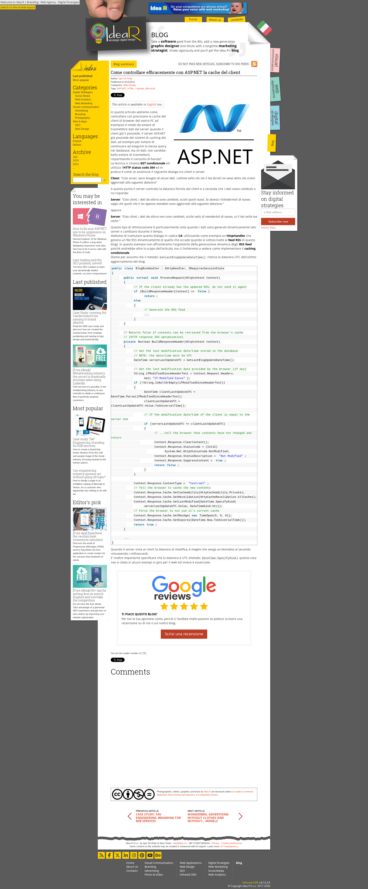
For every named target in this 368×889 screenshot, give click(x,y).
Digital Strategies (83, 92)
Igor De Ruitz (125, 78)
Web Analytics (83, 99)
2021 (76, 164)
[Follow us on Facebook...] (109, 855)
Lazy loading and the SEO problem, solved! (87, 261)
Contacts (132, 871)
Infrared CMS (188, 874)
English (77, 141)
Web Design (82, 128)
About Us (132, 867)
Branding (80, 114)
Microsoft (150, 88)
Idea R (207, 791)
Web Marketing (83, 103)
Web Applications (191, 863)
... (74, 167)
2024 (76, 160)
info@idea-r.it (180, 843)
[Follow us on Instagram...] (133, 855)
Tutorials (139, 88)
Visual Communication (86, 107)
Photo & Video (154, 874)
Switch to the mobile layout (17, 7)
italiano (77, 144)
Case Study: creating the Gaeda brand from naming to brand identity (89, 317)
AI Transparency (229, 846)
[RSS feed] (212, 64)
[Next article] (241, 816)
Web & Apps (80, 121)
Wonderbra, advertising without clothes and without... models (208, 817)
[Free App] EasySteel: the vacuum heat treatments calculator (88, 536)
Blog (239, 863)
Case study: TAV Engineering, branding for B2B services (88, 442)
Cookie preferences (232, 843)
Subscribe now (278, 221)
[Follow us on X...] (117, 855)
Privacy (216, 843)
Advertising (81, 110)
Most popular (81, 80)
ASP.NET (121, 88)
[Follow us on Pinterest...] (141, 855)
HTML (131, 88)
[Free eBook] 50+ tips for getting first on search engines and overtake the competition (89, 595)
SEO (77, 125)
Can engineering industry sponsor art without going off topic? (89, 473)
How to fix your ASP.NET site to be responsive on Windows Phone (90, 232)
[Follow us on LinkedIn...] (125, 855)
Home (130, 863)
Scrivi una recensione (184, 633)
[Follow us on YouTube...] (150, 855)
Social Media (82, 95)
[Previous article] (130, 816)
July (75, 156)
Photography (82, 117)
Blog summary (124, 64)
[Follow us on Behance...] (158, 855)
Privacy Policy (268, 227)
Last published (82, 76)
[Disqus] (184, 730)
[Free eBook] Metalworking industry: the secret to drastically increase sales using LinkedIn (89, 376)
